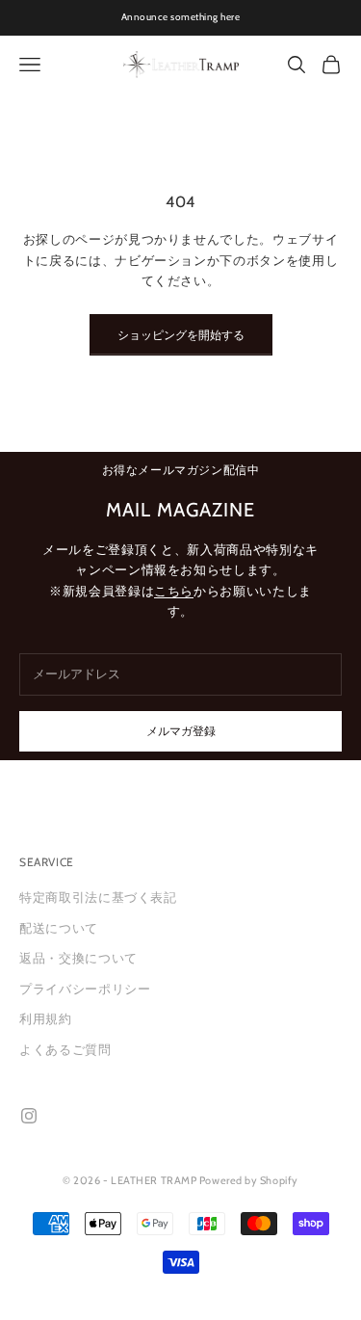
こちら (173, 590)
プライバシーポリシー (85, 988)
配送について (58, 928)
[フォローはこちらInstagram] (29, 1115)
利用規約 (45, 1018)
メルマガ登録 (181, 731)
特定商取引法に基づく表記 (98, 897)
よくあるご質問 (65, 1049)
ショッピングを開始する (181, 335)
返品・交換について (78, 957)
